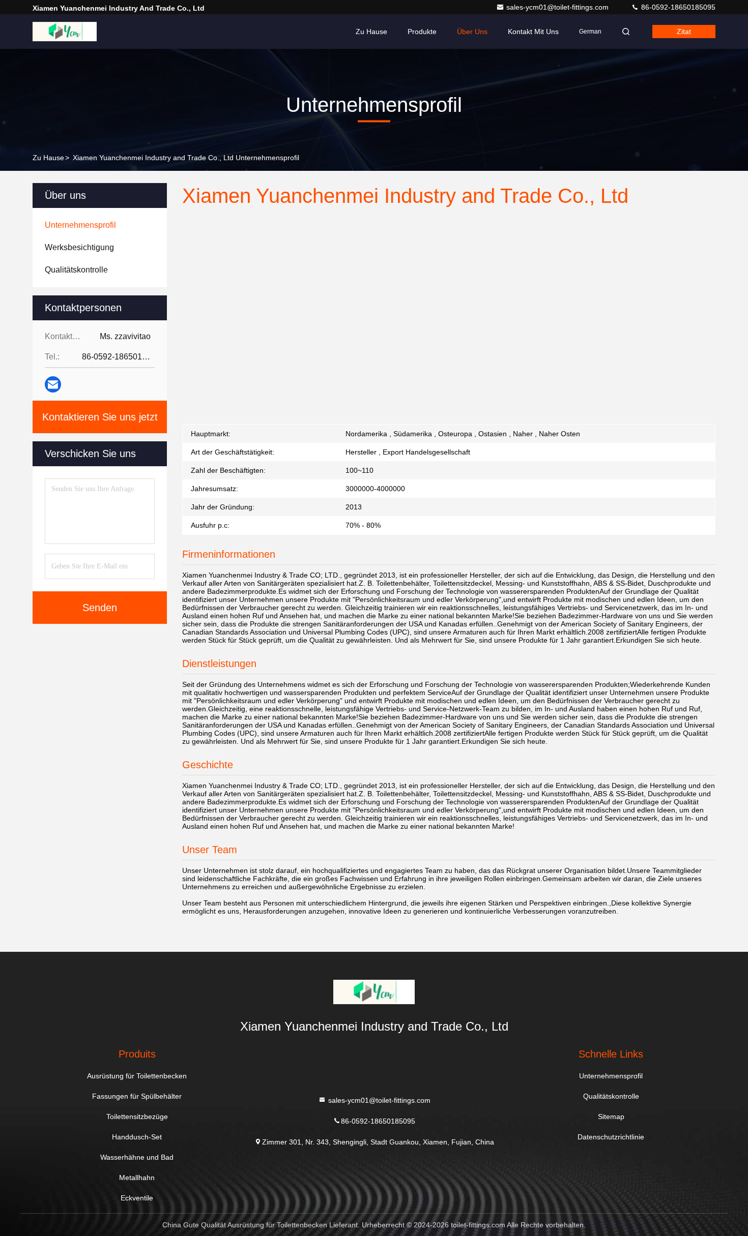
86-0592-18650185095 (677, 7)
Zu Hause (371, 31)
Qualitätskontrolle (611, 1096)
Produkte (422, 31)
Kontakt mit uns (533, 31)
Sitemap (611, 1116)
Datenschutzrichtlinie (611, 1137)
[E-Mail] (53, 384)
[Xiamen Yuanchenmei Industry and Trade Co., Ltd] (65, 31)
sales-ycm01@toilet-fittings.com (558, 7)
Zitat (684, 31)
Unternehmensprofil (611, 1076)
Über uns (472, 31)
